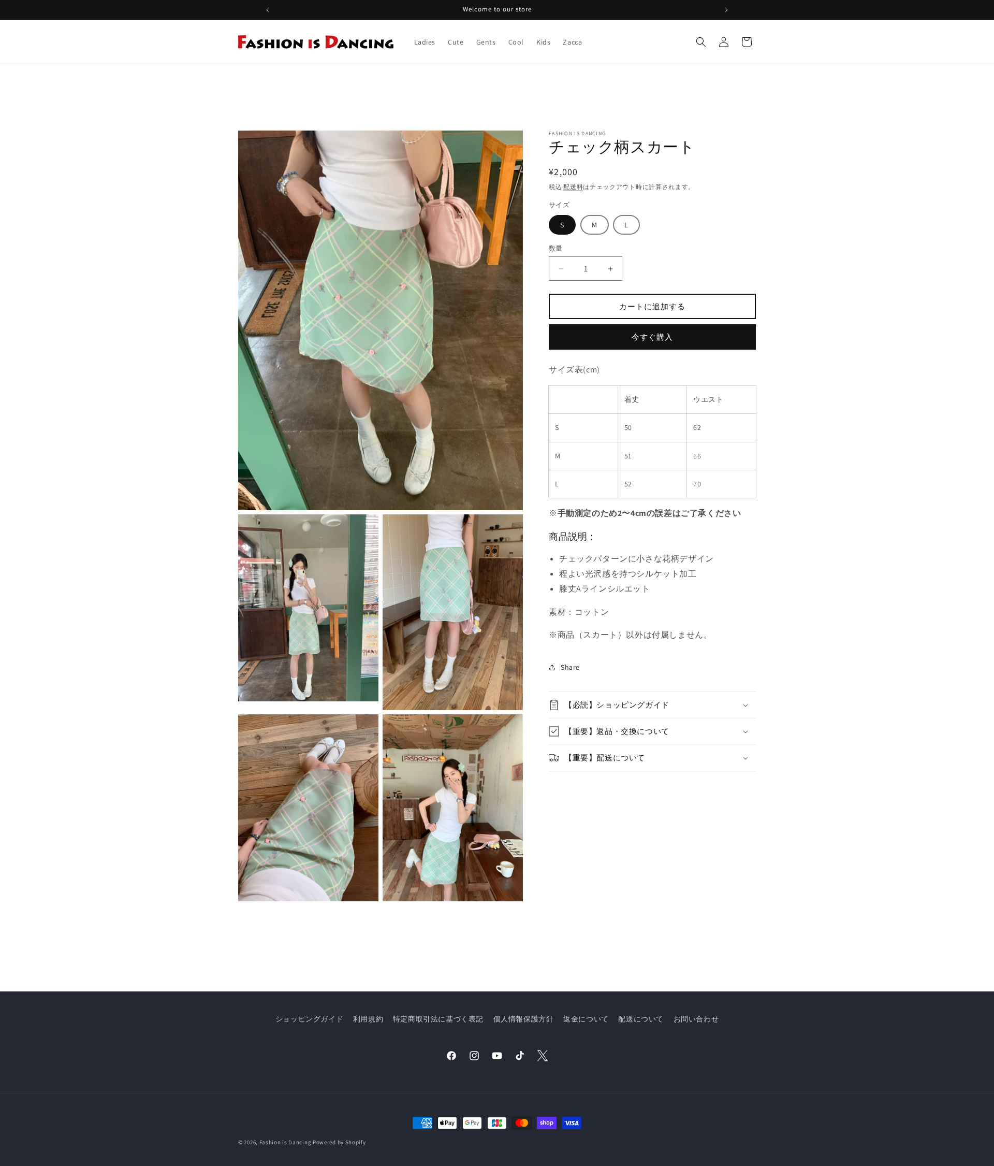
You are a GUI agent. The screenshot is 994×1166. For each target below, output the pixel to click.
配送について (641, 1019)
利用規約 (368, 1019)
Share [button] (570, 667)
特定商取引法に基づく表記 (438, 1019)
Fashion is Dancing (285, 1142)
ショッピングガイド (309, 1019)
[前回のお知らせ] (267, 10)
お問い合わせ (696, 1019)
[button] (701, 42)
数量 (556, 248)
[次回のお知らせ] (726, 10)
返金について (586, 1019)
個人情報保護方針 (523, 1019)
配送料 (573, 187)
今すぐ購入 (652, 337)
